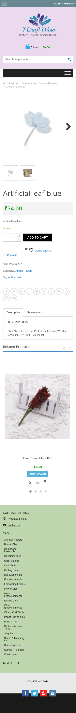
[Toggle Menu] (67, 73)
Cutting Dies (11, 570)
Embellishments (13, 579)
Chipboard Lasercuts (10, 550)
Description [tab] (13, 312)
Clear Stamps (11, 560)
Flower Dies (10, 588)
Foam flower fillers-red (37, 458)
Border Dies (10, 544)
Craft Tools (10, 565)
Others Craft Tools (14, 612)
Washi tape (10, 654)
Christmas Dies (12, 555)
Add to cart (37, 237)
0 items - (40, 47)
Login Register (64, 3)
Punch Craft (10, 621)
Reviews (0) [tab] (34, 312)
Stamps (8, 649)
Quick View (30, 483)
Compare (12, 255)
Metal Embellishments (13, 594)
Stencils (20, 649)
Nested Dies (11, 600)
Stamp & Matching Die (14, 639)
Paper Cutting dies (14, 616)
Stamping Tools (12, 645)
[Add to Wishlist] (46, 481)
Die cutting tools (13, 574)
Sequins (8, 633)
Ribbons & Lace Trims (13, 627)
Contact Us (13, 525)
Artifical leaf (14, 277)
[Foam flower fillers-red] (37, 406)
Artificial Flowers (23, 270)
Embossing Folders (15, 584)
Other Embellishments (13, 606)
